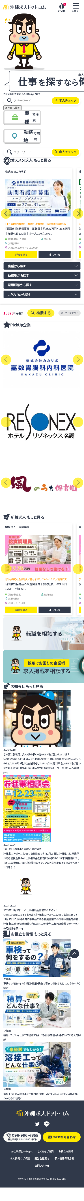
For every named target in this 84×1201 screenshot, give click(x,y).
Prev (6, 213)
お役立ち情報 (65, 1151)
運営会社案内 (41, 1158)
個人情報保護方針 (64, 1158)
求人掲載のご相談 (20, 1158)
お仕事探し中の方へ (22, 1151)
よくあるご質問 (46, 1151)
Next (78, 213)
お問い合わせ (42, 1165)
